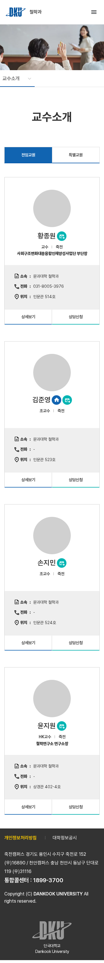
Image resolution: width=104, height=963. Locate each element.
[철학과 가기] (16, 12)
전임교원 (28, 154)
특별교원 (76, 154)
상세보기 (28, 316)
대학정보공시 (65, 838)
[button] (14, 78)
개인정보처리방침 (20, 838)
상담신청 (76, 316)
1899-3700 (48, 880)
